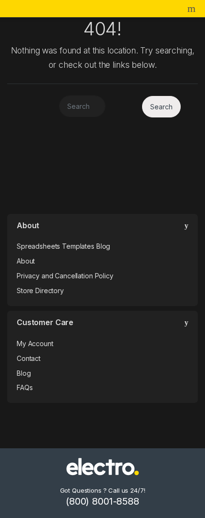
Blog (24, 373)
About (26, 261)
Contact (29, 358)
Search (192, 8)
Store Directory (40, 290)
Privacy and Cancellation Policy (65, 276)
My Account (35, 343)
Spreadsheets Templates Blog (63, 246)
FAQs (24, 387)
